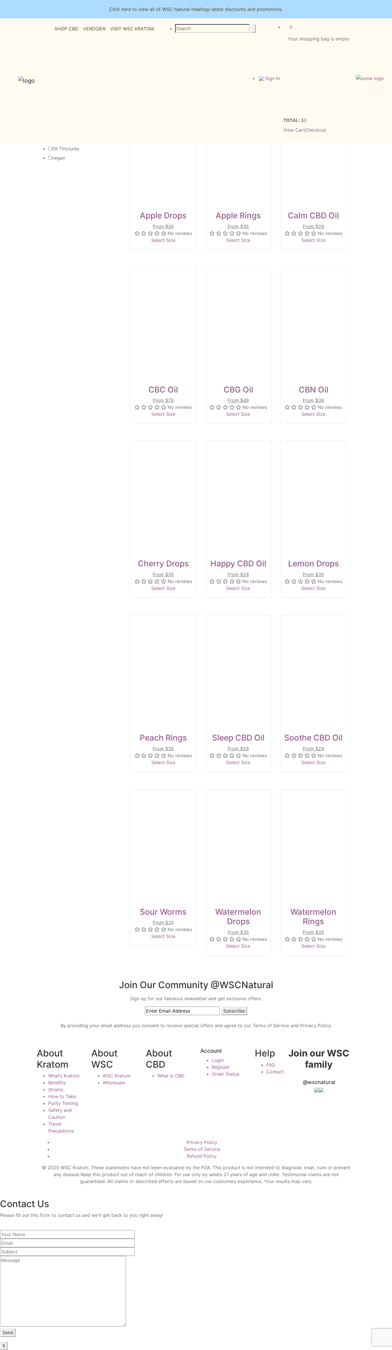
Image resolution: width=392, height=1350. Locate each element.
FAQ (270, 1065)
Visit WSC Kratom (132, 29)
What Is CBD (171, 1076)
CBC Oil (163, 390)
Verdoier (94, 29)
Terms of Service (201, 1149)
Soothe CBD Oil (313, 738)
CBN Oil (313, 390)
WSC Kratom (117, 1076)
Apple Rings (238, 215)
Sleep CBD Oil (238, 738)
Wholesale (114, 1082)
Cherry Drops (163, 563)
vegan (58, 158)
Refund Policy (202, 1156)
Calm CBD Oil (313, 215)
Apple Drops (163, 215)
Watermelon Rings (313, 916)
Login (218, 1060)
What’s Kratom (63, 1076)
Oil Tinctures (65, 148)
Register (221, 1067)
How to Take (62, 1096)
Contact (275, 1072)
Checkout (315, 130)
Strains (55, 1089)
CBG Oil (238, 390)
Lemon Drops (313, 563)
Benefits (57, 1082)
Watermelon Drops (238, 916)
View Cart (294, 130)
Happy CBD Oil (238, 563)
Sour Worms (163, 912)
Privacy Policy (202, 1142)
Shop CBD (66, 29)
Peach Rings (163, 738)
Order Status (225, 1074)
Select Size (163, 240)
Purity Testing (63, 1103)
